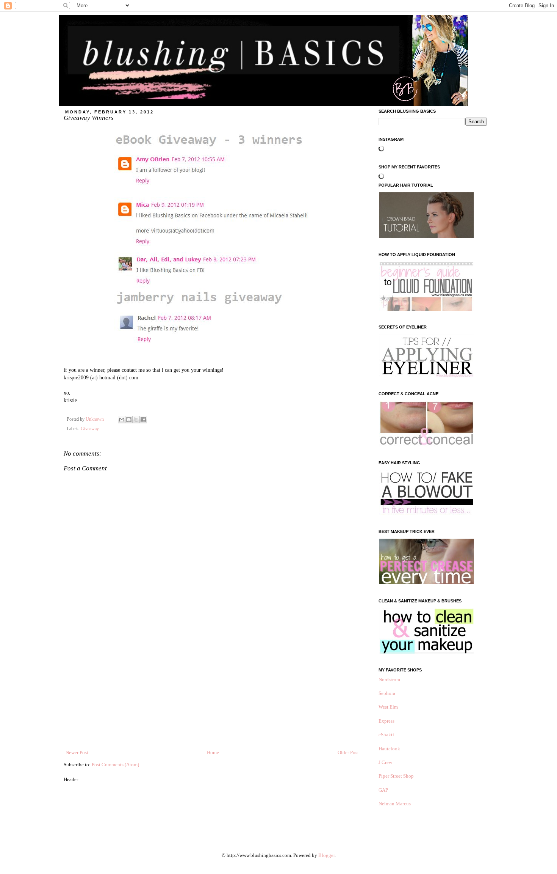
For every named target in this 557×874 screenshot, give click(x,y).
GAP (383, 790)
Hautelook (389, 748)
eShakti (386, 734)
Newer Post (77, 752)
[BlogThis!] (129, 419)
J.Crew (385, 762)
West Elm (388, 707)
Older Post (348, 752)
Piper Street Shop (396, 776)
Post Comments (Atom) (115, 764)
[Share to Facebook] (143, 419)
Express (386, 721)
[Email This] (121, 419)
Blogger (326, 855)
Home (213, 752)
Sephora (387, 693)
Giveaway (90, 428)
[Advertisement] (212, 691)
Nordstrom (389, 679)
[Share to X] (136, 419)
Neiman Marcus (395, 803)
